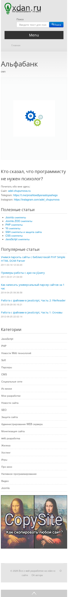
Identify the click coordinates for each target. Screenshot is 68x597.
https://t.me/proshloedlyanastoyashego (35, 195)
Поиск (20, 19)
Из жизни (6, 388)
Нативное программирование (19, 474)
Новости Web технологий (16, 353)
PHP (3, 346)
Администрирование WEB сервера (22, 424)
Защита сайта (9, 417)
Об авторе (37, 575)
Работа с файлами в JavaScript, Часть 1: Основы (31, 312)
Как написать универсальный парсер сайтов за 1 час (33, 286)
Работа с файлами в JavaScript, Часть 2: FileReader (33, 300)
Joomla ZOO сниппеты (18, 221)
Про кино (6, 466)
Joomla (5, 488)
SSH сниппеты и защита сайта (23, 232)
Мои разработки (10, 395)
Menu (34, 35)
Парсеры (6, 367)
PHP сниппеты (14, 224)
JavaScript (7, 339)
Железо (6, 445)
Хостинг (6, 452)
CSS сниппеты (14, 235)
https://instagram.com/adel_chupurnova (36, 199)
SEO (4, 410)
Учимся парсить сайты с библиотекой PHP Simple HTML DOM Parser (33, 258)
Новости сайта (9, 402)
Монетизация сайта (13, 431)
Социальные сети (11, 381)
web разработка (10, 438)
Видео (5, 481)
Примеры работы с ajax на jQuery (23, 272)
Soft (3, 360)
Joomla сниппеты (15, 217)
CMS (4, 374)
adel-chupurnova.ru (19, 191)
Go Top (34, 593)
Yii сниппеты (12, 228)
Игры (4, 459)
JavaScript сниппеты (17, 239)
